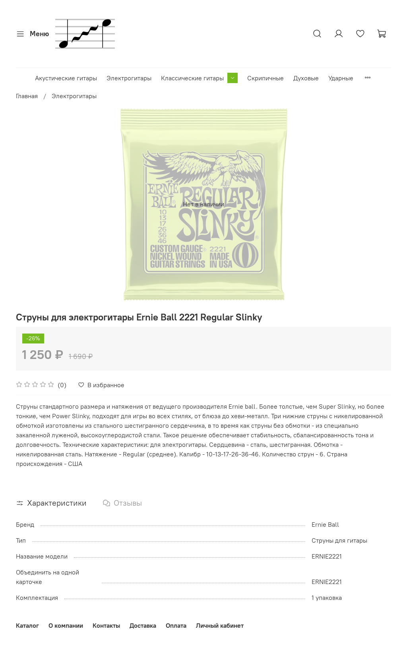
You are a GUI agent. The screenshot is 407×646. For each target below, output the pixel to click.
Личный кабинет (220, 625)
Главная (27, 96)
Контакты (106, 625)
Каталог (27, 625)
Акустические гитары (66, 78)
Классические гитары (192, 78)
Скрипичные (265, 78)
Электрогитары (129, 78)
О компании (65, 625)
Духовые (306, 78)
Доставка (143, 625)
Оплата (176, 625)
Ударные (340, 78)
